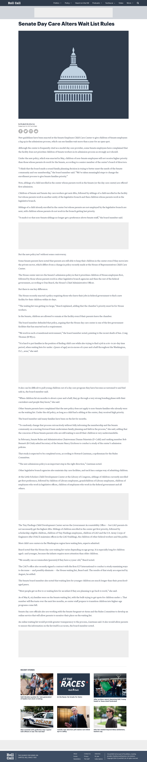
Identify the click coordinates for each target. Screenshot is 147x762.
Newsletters (77, 759)
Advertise (97, 754)
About (75, 754)
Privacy (86, 756)
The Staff (86, 759)
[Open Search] (138, 3)
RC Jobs (97, 756)
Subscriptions (99, 759)
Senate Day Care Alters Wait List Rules (66, 23)
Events (75, 756)
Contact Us (87, 754)
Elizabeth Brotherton (27, 124)
